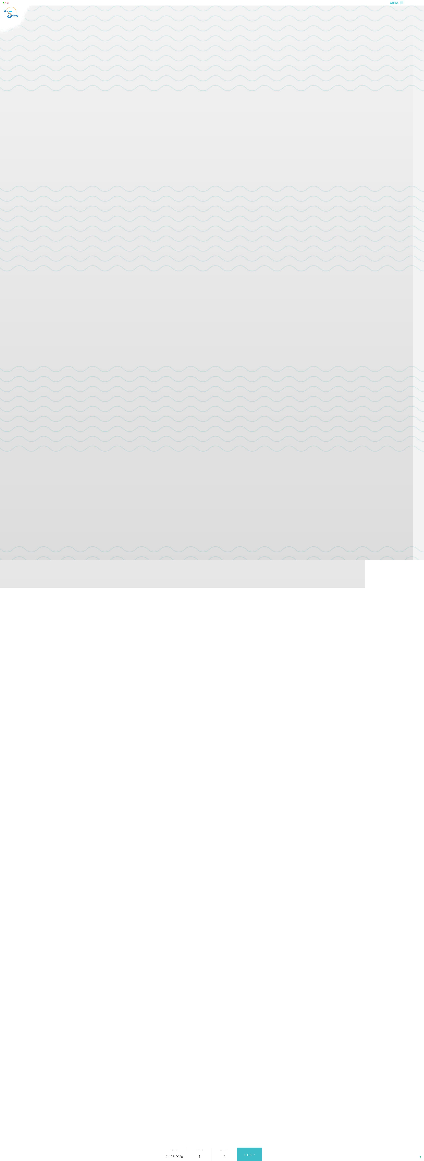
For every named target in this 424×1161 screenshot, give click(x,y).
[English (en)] (8, 3)
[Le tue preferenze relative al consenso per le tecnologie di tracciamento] (420, 1157)
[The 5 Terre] (16, 33)
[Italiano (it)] (4, 3)
